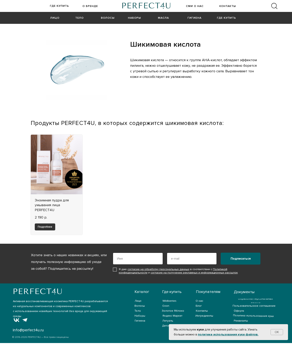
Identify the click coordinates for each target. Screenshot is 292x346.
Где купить (172, 291)
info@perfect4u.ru (28, 330)
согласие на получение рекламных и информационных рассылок (194, 272)
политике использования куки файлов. (228, 334)
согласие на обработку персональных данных (158, 269)
